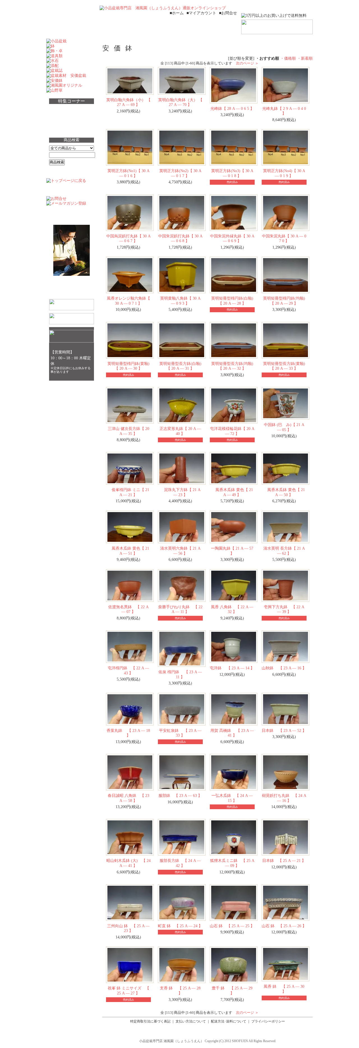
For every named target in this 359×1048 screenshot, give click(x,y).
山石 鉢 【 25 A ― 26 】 (284, 926)
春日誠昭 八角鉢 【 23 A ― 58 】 (128, 798)
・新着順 (305, 58)
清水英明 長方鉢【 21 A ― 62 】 (284, 551)
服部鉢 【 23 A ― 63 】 (180, 795)
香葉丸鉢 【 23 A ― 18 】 (128, 733)
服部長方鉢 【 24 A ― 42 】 (180, 863)
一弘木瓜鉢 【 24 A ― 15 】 (232, 798)
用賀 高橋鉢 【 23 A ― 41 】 (232, 733)
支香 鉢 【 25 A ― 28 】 (180, 990)
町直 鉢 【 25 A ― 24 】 (180, 926)
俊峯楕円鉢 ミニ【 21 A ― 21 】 (128, 492)
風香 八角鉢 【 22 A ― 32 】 (232, 609)
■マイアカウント (201, 13)
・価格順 (288, 58)
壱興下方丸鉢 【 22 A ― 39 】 (284, 609)
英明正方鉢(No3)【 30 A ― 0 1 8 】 (232, 173)
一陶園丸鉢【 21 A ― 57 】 (232, 551)
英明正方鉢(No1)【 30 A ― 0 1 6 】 (128, 173)
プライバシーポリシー (268, 1021)
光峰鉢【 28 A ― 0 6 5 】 (232, 108)
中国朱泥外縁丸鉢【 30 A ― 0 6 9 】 (232, 238)
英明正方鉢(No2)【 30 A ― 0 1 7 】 (180, 173)
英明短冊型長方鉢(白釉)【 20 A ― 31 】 (180, 366)
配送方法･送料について (228, 1021)
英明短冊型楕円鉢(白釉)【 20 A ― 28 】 (232, 301)
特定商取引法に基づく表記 (150, 1021)
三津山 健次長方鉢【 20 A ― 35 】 (128, 431)
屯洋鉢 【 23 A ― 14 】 (232, 668)
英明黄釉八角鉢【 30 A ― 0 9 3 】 (180, 301)
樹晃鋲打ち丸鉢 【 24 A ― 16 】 (284, 798)
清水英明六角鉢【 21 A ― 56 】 (180, 551)
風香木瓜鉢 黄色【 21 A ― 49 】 (232, 492)
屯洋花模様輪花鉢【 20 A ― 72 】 (232, 431)
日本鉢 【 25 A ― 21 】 (284, 860)
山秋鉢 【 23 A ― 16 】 (284, 668)
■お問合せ (228, 13)
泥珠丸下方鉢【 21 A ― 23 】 (180, 492)
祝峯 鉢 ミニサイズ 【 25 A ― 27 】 (128, 990)
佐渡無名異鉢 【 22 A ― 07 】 (128, 609)
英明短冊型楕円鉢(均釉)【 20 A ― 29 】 (284, 301)
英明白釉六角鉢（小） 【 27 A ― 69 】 (128, 102)
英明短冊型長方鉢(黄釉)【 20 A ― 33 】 (284, 366)
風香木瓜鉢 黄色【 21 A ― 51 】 (128, 551)
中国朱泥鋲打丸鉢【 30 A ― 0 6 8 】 (180, 238)
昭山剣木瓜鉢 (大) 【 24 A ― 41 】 (128, 863)
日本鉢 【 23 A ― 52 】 (284, 730)
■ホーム (177, 13)
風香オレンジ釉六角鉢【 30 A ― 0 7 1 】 (128, 301)
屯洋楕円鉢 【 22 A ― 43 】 (128, 670)
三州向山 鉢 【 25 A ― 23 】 (128, 928)
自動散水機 (63, 129)
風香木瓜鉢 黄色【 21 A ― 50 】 (284, 492)
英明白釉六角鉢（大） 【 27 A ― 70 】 (180, 102)
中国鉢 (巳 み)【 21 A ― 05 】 (284, 427)
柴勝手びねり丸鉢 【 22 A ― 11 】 (180, 609)
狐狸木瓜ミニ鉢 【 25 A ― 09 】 (232, 863)
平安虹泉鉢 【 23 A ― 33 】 (180, 733)
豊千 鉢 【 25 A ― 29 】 (232, 990)
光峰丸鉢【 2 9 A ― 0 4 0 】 (284, 111)
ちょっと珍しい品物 (72, 109)
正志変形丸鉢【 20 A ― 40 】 (180, 431)
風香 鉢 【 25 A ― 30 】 (284, 989)
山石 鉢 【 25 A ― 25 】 (232, 926)
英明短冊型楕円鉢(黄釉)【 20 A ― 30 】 (128, 366)
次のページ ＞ (247, 63)
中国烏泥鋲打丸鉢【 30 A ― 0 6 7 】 (128, 238)
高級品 (59, 119)
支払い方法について (191, 1021)
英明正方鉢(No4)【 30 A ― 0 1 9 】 (284, 173)
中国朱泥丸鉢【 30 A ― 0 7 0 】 (284, 238)
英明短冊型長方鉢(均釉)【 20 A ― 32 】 (232, 366)
